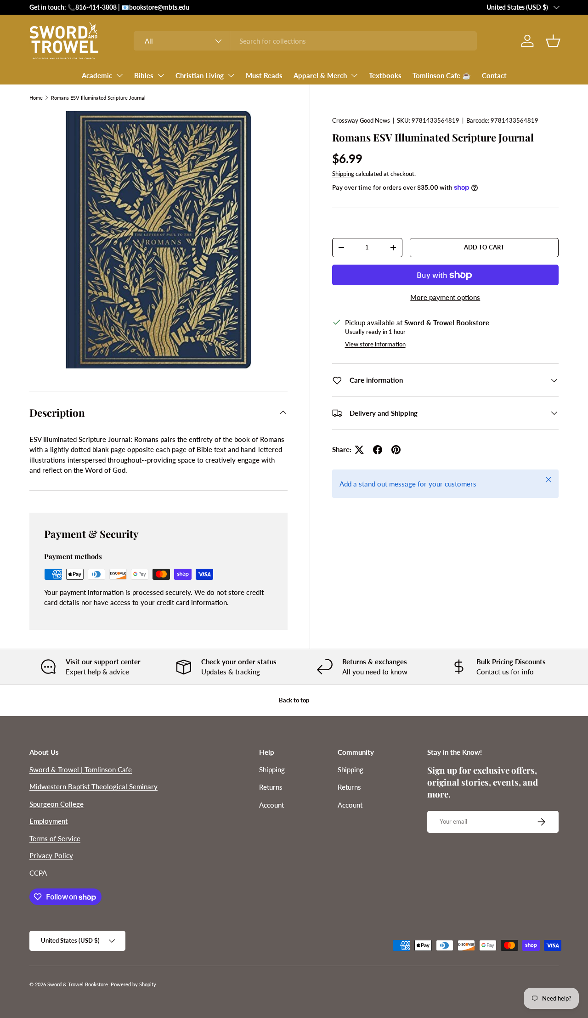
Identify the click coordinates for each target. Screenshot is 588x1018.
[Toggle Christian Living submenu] (231, 75)
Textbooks (385, 75)
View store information (375, 344)
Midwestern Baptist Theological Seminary (93, 786)
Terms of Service (54, 838)
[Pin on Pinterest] (396, 450)
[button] (553, 41)
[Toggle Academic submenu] (119, 75)
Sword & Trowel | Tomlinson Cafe (80, 769)
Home (36, 98)
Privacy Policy (51, 855)
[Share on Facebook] (377, 450)
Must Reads (264, 75)
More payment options (445, 297)
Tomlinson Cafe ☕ (442, 75)
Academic (97, 75)
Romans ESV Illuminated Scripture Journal (98, 98)
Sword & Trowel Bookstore (77, 984)
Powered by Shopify (133, 984)
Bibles (143, 75)
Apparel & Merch (320, 75)
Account (271, 805)
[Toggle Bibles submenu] (160, 75)
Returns (271, 787)
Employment (48, 821)
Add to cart (484, 247)
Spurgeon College (56, 804)
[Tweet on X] (359, 450)
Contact (494, 75)
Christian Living (199, 75)
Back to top (294, 700)
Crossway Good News (361, 120)
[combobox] (305, 41)
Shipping (343, 173)
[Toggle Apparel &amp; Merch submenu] (354, 75)
